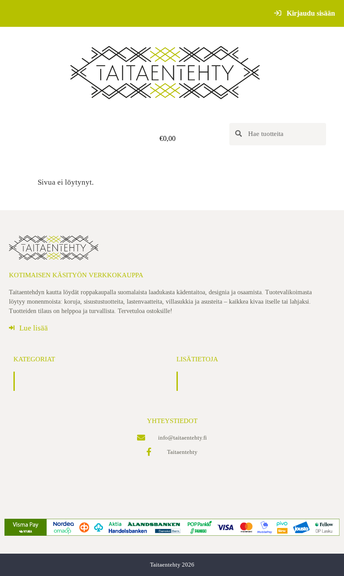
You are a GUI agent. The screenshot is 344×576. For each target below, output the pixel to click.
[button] (66, 138)
